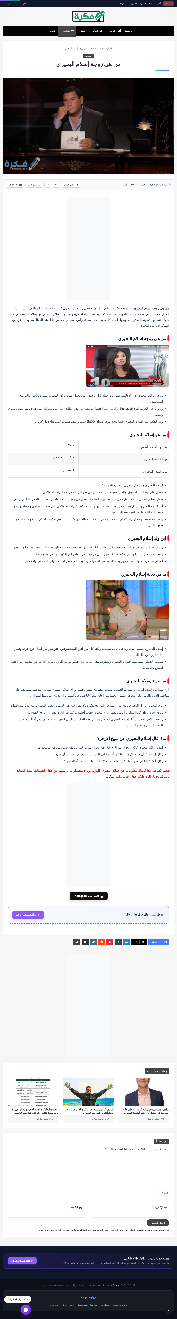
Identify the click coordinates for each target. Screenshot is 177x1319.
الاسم (165, 1192)
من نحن (54, 1304)
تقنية (83, 30)
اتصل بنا (105, 1304)
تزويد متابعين (120, 1304)
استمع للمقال (71, 184)
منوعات (67, 30)
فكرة (116, 308)
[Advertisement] (88, 248)
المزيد (53, 30)
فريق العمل (68, 1304)
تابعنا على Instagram (88, 896)
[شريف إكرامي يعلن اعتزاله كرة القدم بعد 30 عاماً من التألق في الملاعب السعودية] (88, 1092)
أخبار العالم (115, 30)
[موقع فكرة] (88, 16)
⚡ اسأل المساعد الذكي (28, 915)
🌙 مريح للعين (34, 184)
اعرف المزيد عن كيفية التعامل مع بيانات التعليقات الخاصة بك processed (74, 1230)
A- (48, 184)
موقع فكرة (116, 1285)
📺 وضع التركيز (15, 184)
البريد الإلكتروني (160, 1207)
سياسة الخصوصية (87, 1304)
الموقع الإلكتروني (77, 1207)
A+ (56, 184)
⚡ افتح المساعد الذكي (22, 1260)
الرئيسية (129, 30)
